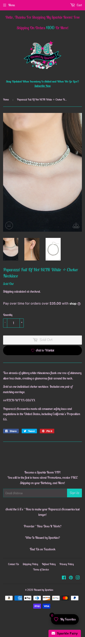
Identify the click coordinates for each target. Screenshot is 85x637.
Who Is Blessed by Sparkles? (42, 537)
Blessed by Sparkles (43, 590)
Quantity (7, 315)
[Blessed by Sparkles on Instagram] (78, 578)
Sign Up (74, 493)
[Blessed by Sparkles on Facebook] (64, 578)
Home (6, 99)
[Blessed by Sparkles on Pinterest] (71, 578)
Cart (79, 5)
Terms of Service (41, 569)
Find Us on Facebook (42, 549)
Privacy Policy (66, 564)
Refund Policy (49, 564)
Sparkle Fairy (66, 633)
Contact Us (13, 564)
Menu (11, 5)
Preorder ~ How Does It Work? (42, 526)
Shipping (8, 291)
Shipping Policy (30, 564)
